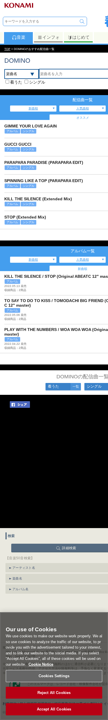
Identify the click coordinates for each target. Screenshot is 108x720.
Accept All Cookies (54, 709)
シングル (37, 82)
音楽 (21, 37)
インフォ (51, 37)
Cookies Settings (54, 676)
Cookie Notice (41, 664)
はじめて (81, 37)
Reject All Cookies (54, 693)
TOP (7, 49)
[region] (54, 666)
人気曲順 (82, 108)
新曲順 (33, 108)
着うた (16, 82)
